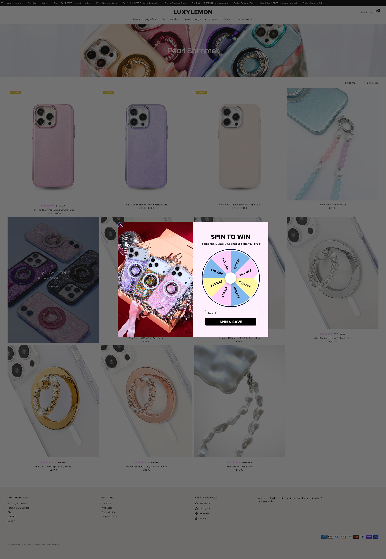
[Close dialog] (120, 224)
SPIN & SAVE (231, 321)
